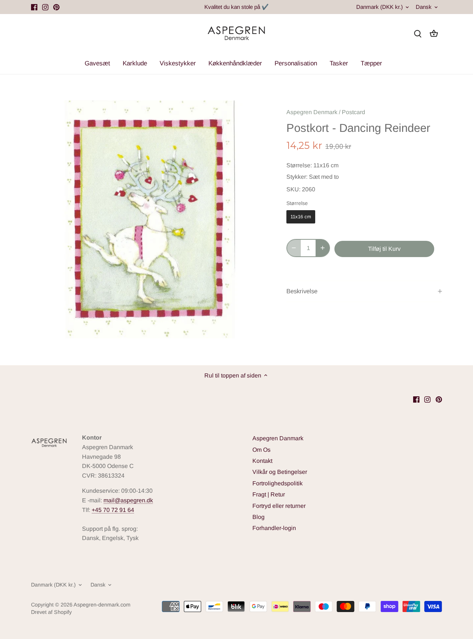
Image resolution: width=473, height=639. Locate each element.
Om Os (261, 450)
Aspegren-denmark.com (102, 605)
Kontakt (262, 461)
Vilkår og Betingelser (279, 472)
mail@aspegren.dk (128, 500)
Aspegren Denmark (311, 112)
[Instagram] (45, 7)
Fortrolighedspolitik (277, 483)
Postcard (353, 112)
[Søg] (417, 33)
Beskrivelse (301, 291)
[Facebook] (34, 7)
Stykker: (296, 177)
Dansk (424, 7)
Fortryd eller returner (279, 506)
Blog (258, 517)
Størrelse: (299, 165)
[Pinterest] (56, 7)
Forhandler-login (274, 528)
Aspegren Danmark (277, 438)
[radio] (300, 216)
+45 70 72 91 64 (113, 510)
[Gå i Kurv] (433, 33)
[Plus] (323, 248)
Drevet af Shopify (51, 612)
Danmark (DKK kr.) (379, 7)
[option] (150, 219)
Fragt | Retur (268, 494)
